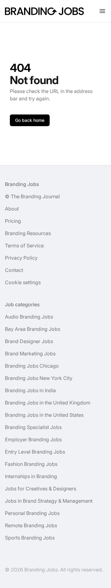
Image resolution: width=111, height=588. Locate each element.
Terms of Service (24, 245)
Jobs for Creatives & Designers (40, 488)
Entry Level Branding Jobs (35, 452)
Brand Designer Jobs (29, 341)
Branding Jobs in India (30, 390)
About (12, 209)
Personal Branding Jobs (32, 513)
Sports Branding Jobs (30, 538)
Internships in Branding (31, 476)
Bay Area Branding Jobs (32, 329)
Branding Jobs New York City (38, 378)
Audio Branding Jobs (29, 317)
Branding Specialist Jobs (33, 427)
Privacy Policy (21, 258)
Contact (14, 270)
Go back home (29, 120)
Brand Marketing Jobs (30, 353)
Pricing (13, 221)
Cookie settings (23, 282)
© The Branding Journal (32, 196)
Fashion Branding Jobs (31, 464)
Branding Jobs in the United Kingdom (47, 403)
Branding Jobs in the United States (44, 415)
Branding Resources (28, 233)
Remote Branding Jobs (31, 525)
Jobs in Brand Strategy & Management (48, 501)
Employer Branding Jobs (33, 439)
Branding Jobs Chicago (32, 366)
